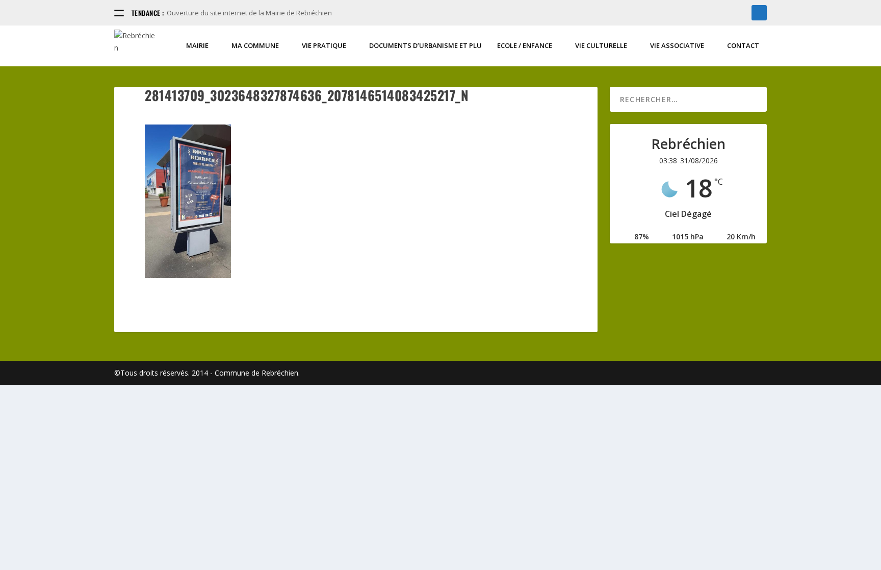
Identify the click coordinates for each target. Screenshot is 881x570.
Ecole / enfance (524, 45)
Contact (743, 45)
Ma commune (255, 45)
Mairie (197, 45)
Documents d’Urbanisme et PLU (425, 45)
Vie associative (677, 45)
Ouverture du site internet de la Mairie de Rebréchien (249, 12)
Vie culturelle (601, 45)
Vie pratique (324, 45)
